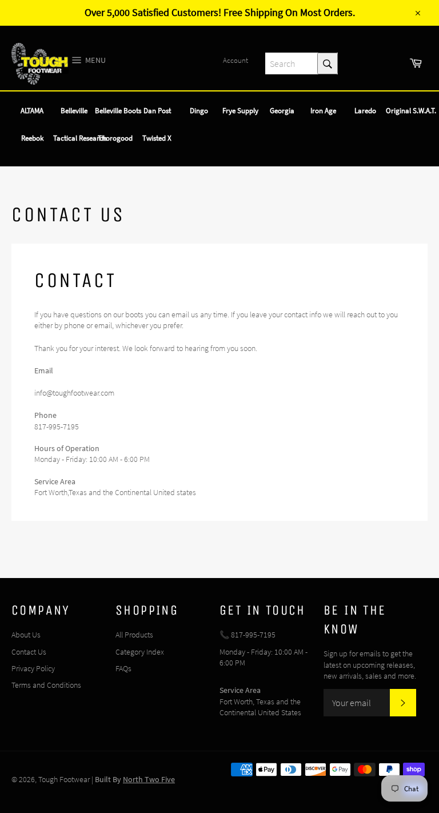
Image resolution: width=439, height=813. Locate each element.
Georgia (282, 110)
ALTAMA (32, 110)
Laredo (365, 110)
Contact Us (28, 652)
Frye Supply (240, 110)
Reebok (32, 138)
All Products (134, 634)
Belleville (74, 110)
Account (235, 60)
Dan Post (157, 110)
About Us (26, 634)
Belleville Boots (118, 110)
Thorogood (115, 138)
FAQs (123, 668)
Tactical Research (80, 138)
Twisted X (156, 138)
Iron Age (323, 110)
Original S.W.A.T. (411, 110)
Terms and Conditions (46, 685)
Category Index (139, 652)
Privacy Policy (33, 668)
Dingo (199, 110)
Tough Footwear (64, 779)
